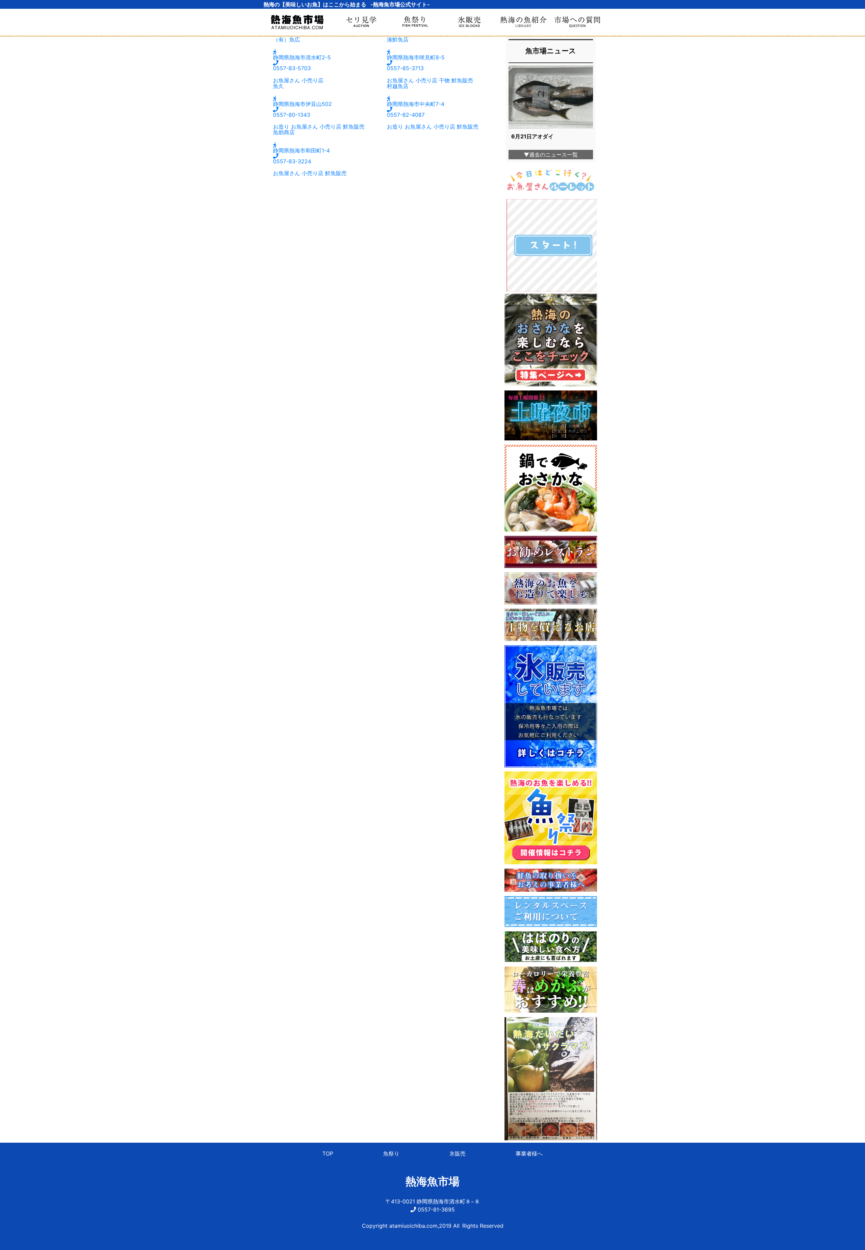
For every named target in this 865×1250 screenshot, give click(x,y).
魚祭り (391, 1153)
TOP (327, 1153)
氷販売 (457, 1153)
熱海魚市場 (432, 1181)
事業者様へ (529, 1153)
